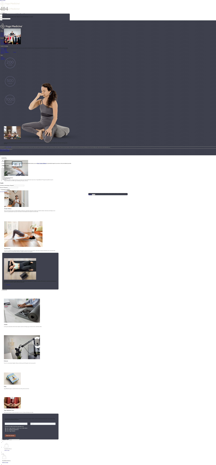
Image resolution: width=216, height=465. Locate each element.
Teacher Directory (6, 438)
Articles (2, 41)
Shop (3, 177)
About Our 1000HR (4, 51)
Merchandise (3, 59)
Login (4, 161)
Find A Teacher (3, 40)
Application (2, 53)
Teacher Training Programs (7, 168)
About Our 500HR (3, 50)
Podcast (2, 42)
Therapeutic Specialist (4, 52)
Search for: (5, 439)
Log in (8, 189)
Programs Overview (4, 48)
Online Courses (3, 58)
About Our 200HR (3, 49)
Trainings (2, 57)
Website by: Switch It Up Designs (4, 149)
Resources (4, 289)
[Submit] (2, 441)
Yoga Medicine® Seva (4, 44)
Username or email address (7, 185)
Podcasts (3, 176)
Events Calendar (5, 174)
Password (3, 187)
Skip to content (2, 0)
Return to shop (6, 450)
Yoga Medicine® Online (4, 43)
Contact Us (4, 179)
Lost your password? (3, 191)
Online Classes (5, 172)
